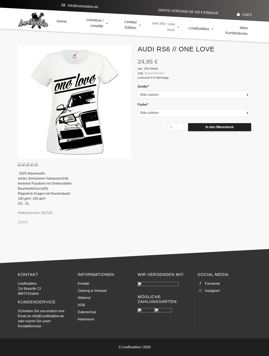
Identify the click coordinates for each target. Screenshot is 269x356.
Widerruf (84, 298)
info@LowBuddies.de (48, 316)
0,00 (247, 15)
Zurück (23, 222)
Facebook (212, 283)
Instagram (212, 290)
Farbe (145, 104)
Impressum (86, 319)
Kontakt (83, 283)
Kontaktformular (29, 326)
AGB (81, 305)
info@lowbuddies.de (82, 6)
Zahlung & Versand (92, 290)
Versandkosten (154, 73)
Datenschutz (87, 312)
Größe (145, 86)
